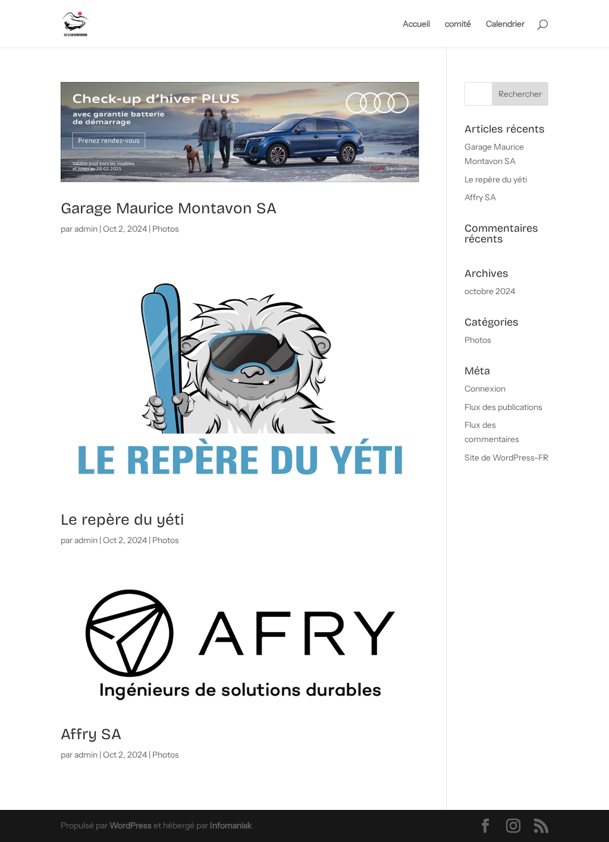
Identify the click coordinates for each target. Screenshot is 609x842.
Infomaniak (231, 825)
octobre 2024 (489, 291)
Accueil (416, 24)
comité (458, 24)
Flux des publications (503, 407)
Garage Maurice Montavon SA (169, 208)
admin (86, 228)
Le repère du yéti (122, 519)
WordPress (130, 825)
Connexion (485, 388)
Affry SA (91, 734)
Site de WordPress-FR (506, 457)
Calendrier (505, 24)
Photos (165, 228)
